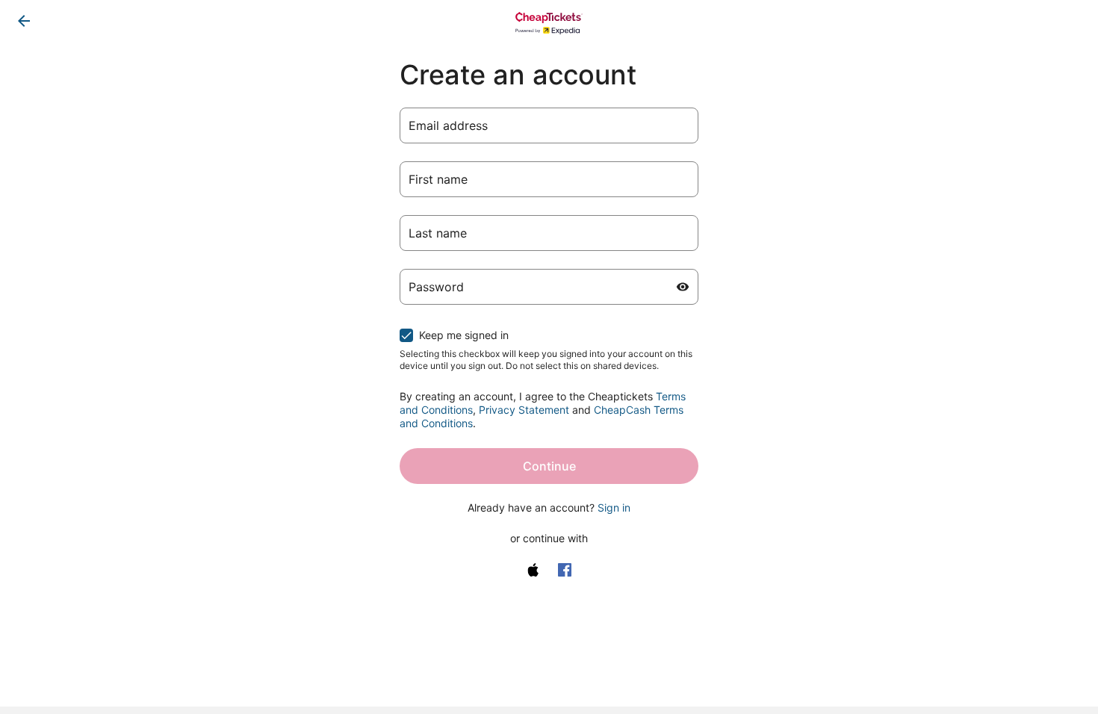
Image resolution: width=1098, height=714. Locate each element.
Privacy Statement (524, 409)
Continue (549, 466)
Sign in (614, 507)
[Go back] (24, 21)
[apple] (533, 570)
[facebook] (564, 570)
